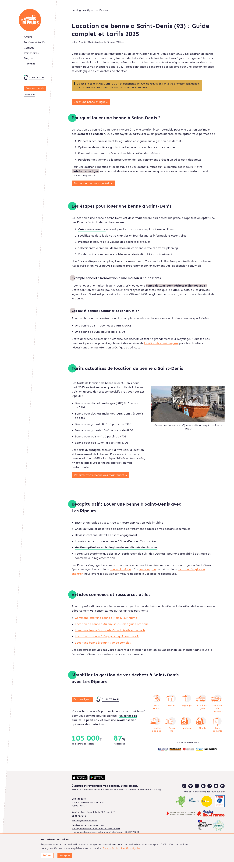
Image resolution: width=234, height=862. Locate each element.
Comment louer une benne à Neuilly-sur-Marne (106, 618)
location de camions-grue (161, 343)
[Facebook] (197, 786)
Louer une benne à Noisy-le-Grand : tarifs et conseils (110, 630)
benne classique (120, 569)
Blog (26, 58)
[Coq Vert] (181, 801)
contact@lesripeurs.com (84, 820)
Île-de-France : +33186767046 (88, 825)
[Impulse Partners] (180, 813)
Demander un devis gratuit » (93, 183)
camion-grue (147, 569)
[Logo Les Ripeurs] (30, 20)
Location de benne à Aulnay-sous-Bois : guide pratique (112, 624)
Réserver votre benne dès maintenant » (100, 475)
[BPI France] (207, 801)
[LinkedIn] (184, 786)
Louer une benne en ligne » (91, 101)
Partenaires (31, 53)
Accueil (28, 37)
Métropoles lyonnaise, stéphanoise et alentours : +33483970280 (105, 832)
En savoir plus (111, 848)
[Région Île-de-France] (211, 813)
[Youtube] (216, 786)
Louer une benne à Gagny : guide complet (103, 642)
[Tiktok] (209, 786)
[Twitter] (190, 786)
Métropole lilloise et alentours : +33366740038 (96, 828)
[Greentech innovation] (211, 825)
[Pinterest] (222, 786)
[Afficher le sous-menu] (32, 58)
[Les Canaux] (194, 801)
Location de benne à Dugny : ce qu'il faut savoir (107, 636)
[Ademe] (220, 801)
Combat (29, 47)
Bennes (30, 63)
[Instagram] (203, 786)
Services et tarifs (34, 42)
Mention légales (130, 848)
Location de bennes (113, 789)
